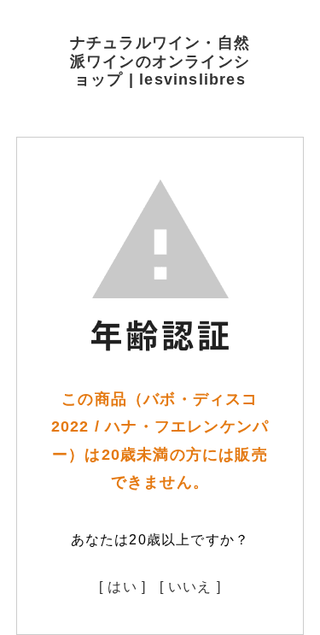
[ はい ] (122, 586)
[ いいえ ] (190, 586)
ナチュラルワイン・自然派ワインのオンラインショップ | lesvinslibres (160, 61)
